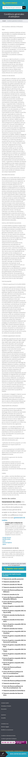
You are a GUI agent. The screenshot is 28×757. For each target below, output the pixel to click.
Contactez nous (4, 723)
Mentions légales (5, 726)
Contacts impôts (5, 703)
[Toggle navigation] (23, 3)
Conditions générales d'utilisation (9, 738)
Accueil (4, 21)
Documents (4, 709)
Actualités (3, 718)
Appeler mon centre (15, 568)
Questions (3, 715)
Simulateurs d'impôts (6, 706)
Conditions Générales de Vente (8, 735)
